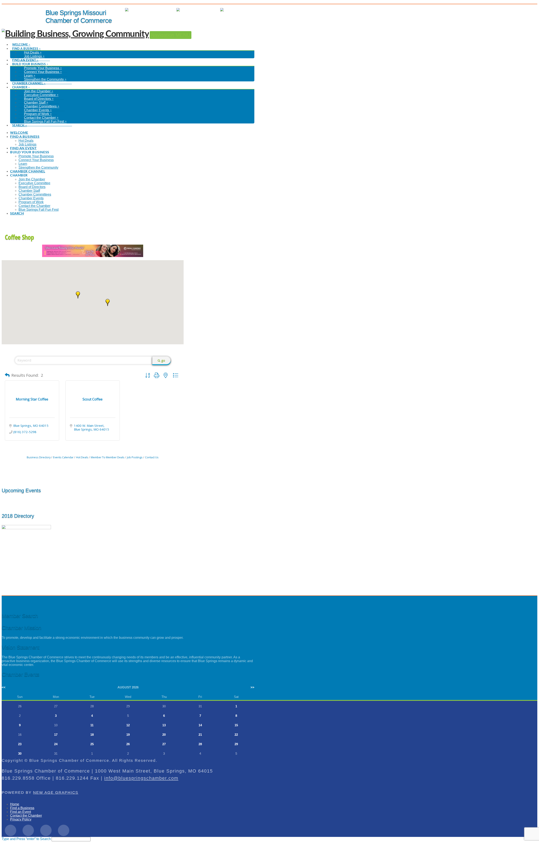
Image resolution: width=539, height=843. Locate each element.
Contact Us (152, 457)
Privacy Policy (20, 819)
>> (252, 687)
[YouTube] (63, 830)
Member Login (161, 10)
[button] (107, 302)
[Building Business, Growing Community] (75, 34)
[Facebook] (10, 830)
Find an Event (20, 812)
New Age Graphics (55, 792)
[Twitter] (28, 830)
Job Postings (135, 457)
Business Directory (39, 457)
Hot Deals (246, 10)
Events (211, 10)
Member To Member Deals (107, 457)
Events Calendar (63, 457)
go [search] (163, 360)
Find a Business (22, 808)
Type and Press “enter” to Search (26, 839)
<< (3, 687)
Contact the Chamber (26, 815)
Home (14, 804)
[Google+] (46, 830)
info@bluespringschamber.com (141, 778)
